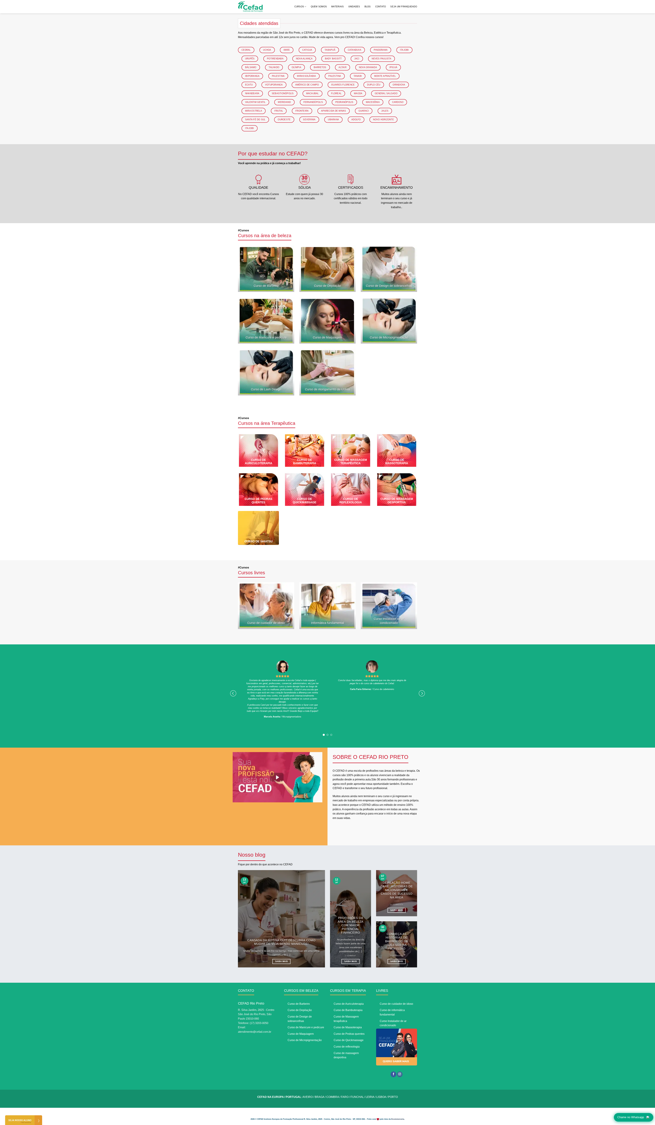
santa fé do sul (255, 119)
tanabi (358, 76)
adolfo (356, 119)
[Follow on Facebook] (393, 1062)
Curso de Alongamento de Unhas (327, 389)
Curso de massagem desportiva (396, 500)
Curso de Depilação (327, 285)
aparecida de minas (333, 111)
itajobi (404, 50)
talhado (274, 67)
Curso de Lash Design (266, 389)
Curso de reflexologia (347, 1034)
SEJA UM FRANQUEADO (403, 6)
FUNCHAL (357, 1084)
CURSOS (299, 6)
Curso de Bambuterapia (304, 461)
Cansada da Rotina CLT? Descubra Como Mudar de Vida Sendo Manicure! (281, 929)
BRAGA (319, 1084)
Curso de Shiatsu (258, 541)
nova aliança (304, 58)
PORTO (393, 1084)
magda (358, 93)
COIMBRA (332, 1084)
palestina (278, 76)
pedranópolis (344, 102)
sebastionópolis (283, 93)
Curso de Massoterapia (396, 461)
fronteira (302, 111)
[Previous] (233, 687)
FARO (344, 1084)
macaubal (312, 93)
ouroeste (284, 119)
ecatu (249, 84)
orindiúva (399, 84)
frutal (278, 111)
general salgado (386, 93)
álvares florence (343, 84)
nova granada (368, 67)
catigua (307, 50)
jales (384, 111)
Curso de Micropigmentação (389, 337)
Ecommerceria (397, 1107)
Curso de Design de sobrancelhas (389, 285)
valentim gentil (255, 102)
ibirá (286, 50)
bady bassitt (333, 58)
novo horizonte (383, 119)
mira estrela (253, 111)
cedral (246, 50)
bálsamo (250, 67)
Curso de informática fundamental (392, 1000)
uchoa (267, 50)
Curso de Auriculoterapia (258, 461)
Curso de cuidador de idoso (266, 623)
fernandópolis (313, 102)
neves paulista (381, 58)
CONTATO (380, 6)
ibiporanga (252, 76)
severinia (309, 119)
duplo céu (373, 84)
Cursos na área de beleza (264, 235)
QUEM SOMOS (319, 6)
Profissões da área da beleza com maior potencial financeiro (350, 913)
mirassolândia (306, 76)
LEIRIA (370, 1084)
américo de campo (307, 84)
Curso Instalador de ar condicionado (389, 620)
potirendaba (275, 58)
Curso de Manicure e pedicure (266, 337)
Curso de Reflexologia (350, 500)
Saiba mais (281, 949)
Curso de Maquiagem (327, 337)
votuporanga (274, 84)
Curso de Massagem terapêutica (350, 461)
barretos (320, 67)
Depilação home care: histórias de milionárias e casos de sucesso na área (397, 878)
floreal (336, 93)
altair (342, 67)
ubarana (333, 119)
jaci (356, 58)
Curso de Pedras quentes (258, 500)
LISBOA (381, 1084)
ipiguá (393, 67)
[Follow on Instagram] (400, 1062)
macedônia (373, 102)
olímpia (296, 67)
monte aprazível (385, 76)
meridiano (284, 102)
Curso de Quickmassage (304, 500)
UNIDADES (354, 6)
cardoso (398, 102)
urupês (250, 58)
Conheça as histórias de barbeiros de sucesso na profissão (396, 929)
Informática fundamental (327, 623)
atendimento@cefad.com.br (254, 1019)
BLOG (368, 6)
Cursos (251, 572)
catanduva (354, 50)
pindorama (381, 50)
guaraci (364, 111)
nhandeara (252, 93)
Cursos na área (266, 423)
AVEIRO (307, 1084)
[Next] (422, 687)
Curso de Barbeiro (266, 285)
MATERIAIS (337, 6)
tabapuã (330, 50)
